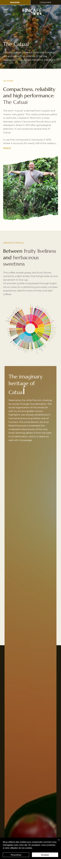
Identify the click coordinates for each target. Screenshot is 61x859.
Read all (7, 148)
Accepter (45, 854)
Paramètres (16, 854)
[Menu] (5, 11)
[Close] (57, 841)
